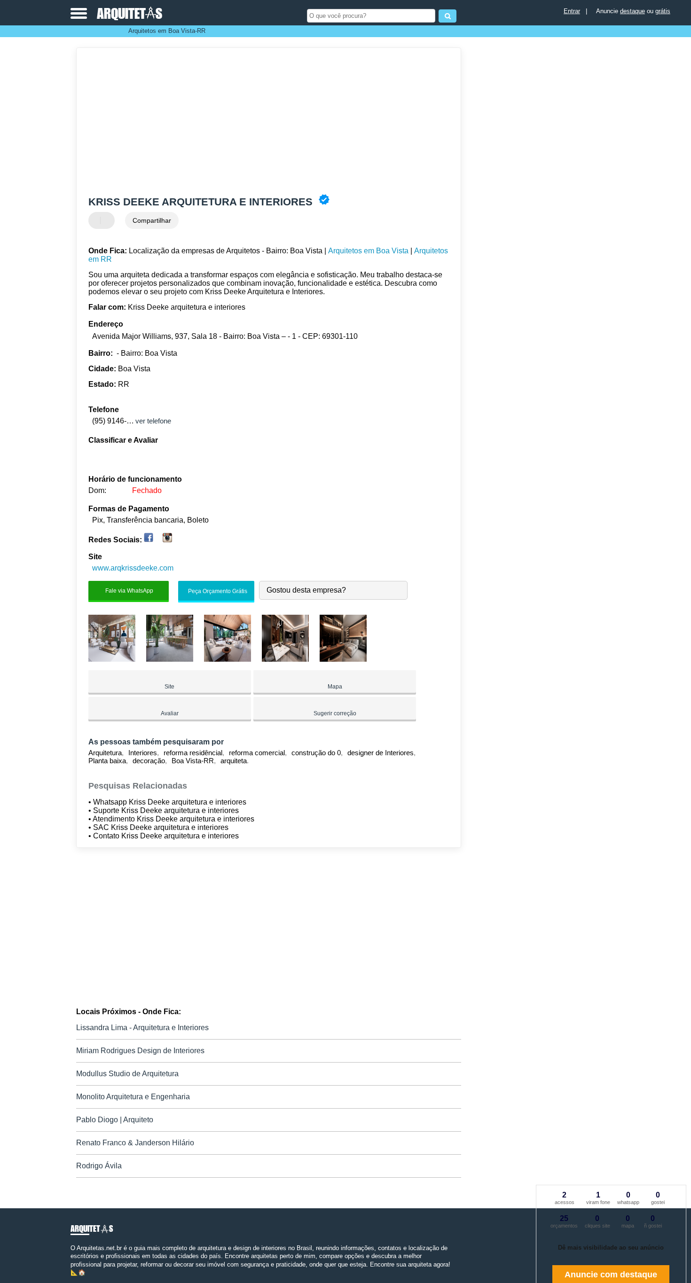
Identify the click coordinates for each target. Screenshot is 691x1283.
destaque (632, 11)
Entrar (572, 11)
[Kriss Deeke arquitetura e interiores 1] (111, 659)
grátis (662, 11)
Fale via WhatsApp (128, 590)
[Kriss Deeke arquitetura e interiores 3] (227, 659)
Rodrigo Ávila (99, 1166)
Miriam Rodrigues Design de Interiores (140, 1051)
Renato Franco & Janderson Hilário (135, 1143)
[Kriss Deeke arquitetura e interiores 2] (169, 659)
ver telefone (153, 421)
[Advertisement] (264, 121)
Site (169, 686)
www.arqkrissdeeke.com (132, 568)
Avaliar (170, 713)
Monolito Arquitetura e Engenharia (133, 1097)
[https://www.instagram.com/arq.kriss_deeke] (167, 540)
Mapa (335, 686)
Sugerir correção (335, 713)
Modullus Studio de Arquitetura (127, 1074)
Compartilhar (152, 220)
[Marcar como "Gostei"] (97, 220)
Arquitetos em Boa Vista (368, 251)
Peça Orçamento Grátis (217, 591)
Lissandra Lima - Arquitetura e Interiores (142, 1028)
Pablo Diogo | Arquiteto (114, 1120)
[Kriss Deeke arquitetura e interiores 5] (343, 659)
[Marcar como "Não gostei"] (108, 220)
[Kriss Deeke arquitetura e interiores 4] (285, 659)
